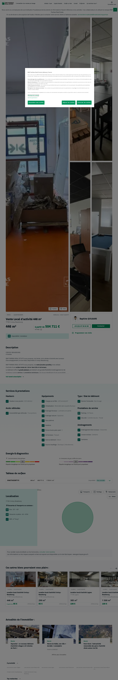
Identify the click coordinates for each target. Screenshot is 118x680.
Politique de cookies (33, 95)
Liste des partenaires (32, 97)
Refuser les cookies (68, 102)
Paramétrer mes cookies (36, 102)
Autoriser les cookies (84, 102)
